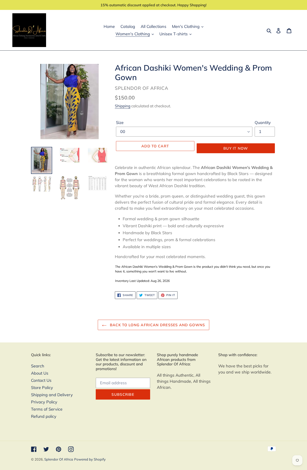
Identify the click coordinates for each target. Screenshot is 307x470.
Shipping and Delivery (52, 394)
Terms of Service (46, 409)
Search (37, 366)
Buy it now (235, 148)
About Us (39, 373)
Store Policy (42, 387)
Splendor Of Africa (58, 459)
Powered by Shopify (90, 459)
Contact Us (41, 380)
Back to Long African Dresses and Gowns (157, 325)
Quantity (263, 122)
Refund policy (43, 416)
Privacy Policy (44, 402)
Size (120, 122)
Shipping (122, 105)
